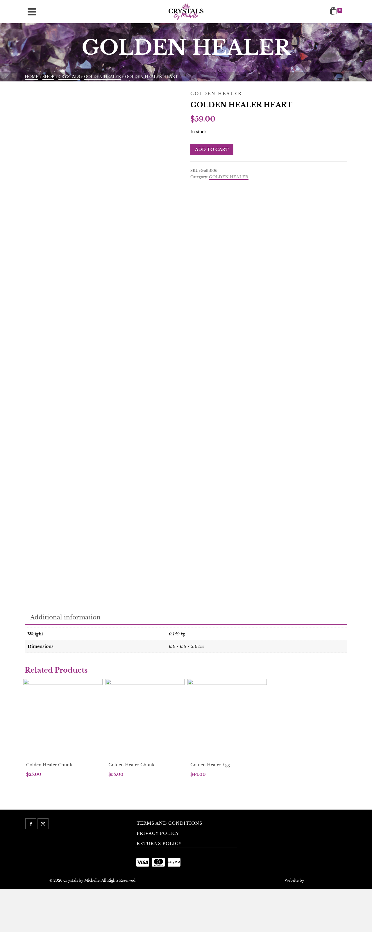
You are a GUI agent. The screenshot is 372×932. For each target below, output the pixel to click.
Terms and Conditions (169, 823)
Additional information (65, 617)
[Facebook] (30, 823)
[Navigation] (32, 11)
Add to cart (212, 149)
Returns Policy (159, 843)
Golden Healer (228, 177)
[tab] (65, 618)
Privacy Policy (158, 833)
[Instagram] (43, 823)
